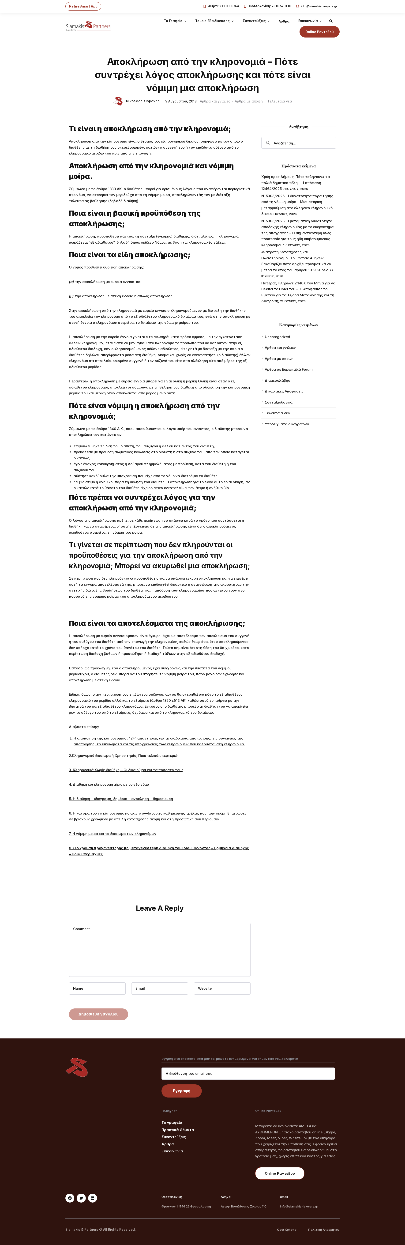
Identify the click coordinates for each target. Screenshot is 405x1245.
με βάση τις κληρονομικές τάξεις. (197, 242)
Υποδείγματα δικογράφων (287, 424)
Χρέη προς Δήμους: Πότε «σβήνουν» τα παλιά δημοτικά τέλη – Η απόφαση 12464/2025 (295, 182)
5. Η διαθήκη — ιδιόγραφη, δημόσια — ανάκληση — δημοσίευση (121, 798)
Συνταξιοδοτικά (278, 402)
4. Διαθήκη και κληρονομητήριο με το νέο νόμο (109, 784)
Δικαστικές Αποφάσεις (284, 391)
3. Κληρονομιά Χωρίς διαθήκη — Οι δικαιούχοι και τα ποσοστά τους (126, 770)
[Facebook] (69, 1198)
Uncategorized (277, 337)
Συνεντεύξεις (254, 21)
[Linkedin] (92, 1198)
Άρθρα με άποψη (249, 101)
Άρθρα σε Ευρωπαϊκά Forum (289, 369)
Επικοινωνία (308, 21)
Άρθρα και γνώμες (215, 101)
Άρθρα (284, 21)
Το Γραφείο (173, 21)
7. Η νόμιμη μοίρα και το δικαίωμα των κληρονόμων (112, 833)
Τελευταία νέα (279, 101)
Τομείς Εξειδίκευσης (212, 21)
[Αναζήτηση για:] (298, 142)
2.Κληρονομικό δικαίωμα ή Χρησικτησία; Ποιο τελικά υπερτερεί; (123, 755)
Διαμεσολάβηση (278, 380)
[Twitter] (81, 1198)
